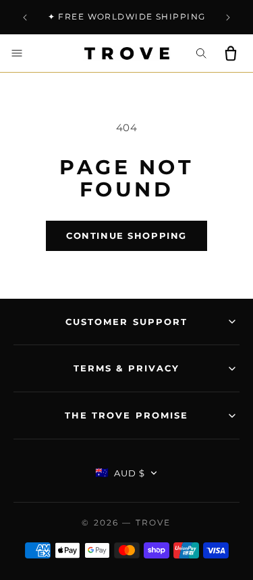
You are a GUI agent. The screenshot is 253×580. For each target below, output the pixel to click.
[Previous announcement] (25, 17)
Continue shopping (126, 235)
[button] (17, 53)
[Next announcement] (228, 17)
